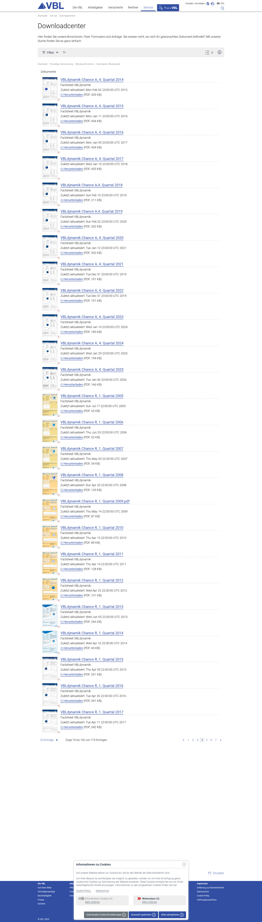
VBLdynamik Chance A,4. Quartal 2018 (91, 185)
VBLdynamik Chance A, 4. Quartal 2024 (91, 343)
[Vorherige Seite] (183, 740)
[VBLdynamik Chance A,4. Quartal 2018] (49, 193)
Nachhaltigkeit (44, 895)
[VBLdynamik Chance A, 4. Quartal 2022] (49, 299)
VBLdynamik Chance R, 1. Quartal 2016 (91, 686)
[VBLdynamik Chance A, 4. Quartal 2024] (49, 351)
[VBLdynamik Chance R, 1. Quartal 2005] (49, 404)
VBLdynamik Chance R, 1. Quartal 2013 (91, 607)
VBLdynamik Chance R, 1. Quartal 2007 (91, 448)
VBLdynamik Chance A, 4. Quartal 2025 (91, 369)
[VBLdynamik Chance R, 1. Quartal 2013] (49, 615)
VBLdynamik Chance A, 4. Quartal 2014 (91, 80)
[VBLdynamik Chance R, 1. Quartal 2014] (49, 641)
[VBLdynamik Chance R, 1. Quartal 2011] (49, 562)
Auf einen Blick (44, 887)
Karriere (41, 903)
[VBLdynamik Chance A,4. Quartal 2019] (49, 220)
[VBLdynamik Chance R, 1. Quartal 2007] (49, 457)
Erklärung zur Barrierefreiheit (210, 887)
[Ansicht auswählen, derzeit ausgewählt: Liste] (210, 52)
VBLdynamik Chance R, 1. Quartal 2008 (91, 475)
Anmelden (200, 3)
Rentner (133, 7)
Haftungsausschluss (207, 900)
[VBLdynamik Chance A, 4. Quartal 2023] (49, 325)
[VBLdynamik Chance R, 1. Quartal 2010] (49, 536)
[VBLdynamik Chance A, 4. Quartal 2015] (49, 114)
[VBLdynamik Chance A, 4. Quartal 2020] (49, 246)
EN (222, 3)
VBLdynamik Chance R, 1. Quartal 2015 (91, 659)
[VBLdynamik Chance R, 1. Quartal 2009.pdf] (49, 510)
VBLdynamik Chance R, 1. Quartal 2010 (91, 528)
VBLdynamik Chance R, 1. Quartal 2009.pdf (94, 501)
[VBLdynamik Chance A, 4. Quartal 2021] (49, 272)
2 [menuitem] (193, 739)
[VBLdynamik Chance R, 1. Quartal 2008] (49, 483)
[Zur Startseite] (51, 5)
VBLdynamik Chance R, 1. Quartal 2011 (91, 554)
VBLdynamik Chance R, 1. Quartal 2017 (91, 712)
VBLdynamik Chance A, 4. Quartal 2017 (91, 159)
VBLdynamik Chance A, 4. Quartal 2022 (91, 290)
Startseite (42, 15)
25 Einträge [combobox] (47, 739)
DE (218, 3)
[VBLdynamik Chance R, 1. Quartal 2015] (49, 668)
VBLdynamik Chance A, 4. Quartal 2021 (91, 264)
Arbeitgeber (95, 7)
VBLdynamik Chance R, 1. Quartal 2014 (91, 633)
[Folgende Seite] (220, 740)
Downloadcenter (67, 15)
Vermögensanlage (46, 891)
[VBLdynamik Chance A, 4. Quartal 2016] (49, 141)
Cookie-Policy (83, 890)
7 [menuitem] (216, 739)
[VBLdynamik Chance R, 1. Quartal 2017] (49, 720)
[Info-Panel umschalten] (219, 52)
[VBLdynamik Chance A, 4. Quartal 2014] (49, 88)
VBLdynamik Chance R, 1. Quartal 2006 (91, 422)
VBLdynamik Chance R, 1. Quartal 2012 (91, 580)
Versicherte (115, 7)
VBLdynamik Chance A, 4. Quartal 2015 (91, 106)
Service (148, 7)
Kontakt (189, 3)
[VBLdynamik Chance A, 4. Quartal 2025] (49, 378)
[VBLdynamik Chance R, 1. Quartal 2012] (49, 589)
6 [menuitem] (211, 739)
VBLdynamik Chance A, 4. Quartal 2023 (91, 317)
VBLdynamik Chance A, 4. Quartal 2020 (91, 238)
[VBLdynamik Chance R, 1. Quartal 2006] (49, 431)
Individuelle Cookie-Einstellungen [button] (104, 914)
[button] (64, 52)
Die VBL (78, 7)
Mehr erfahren (92, 902)
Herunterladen (73, 94)
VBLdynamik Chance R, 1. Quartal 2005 (91, 396)
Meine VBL (168, 7)
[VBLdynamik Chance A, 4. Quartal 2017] (49, 167)
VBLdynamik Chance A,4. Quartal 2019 (91, 211)
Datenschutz (102, 890)
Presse (41, 900)
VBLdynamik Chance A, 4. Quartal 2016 (91, 132)
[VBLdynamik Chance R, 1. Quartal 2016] (49, 694)
